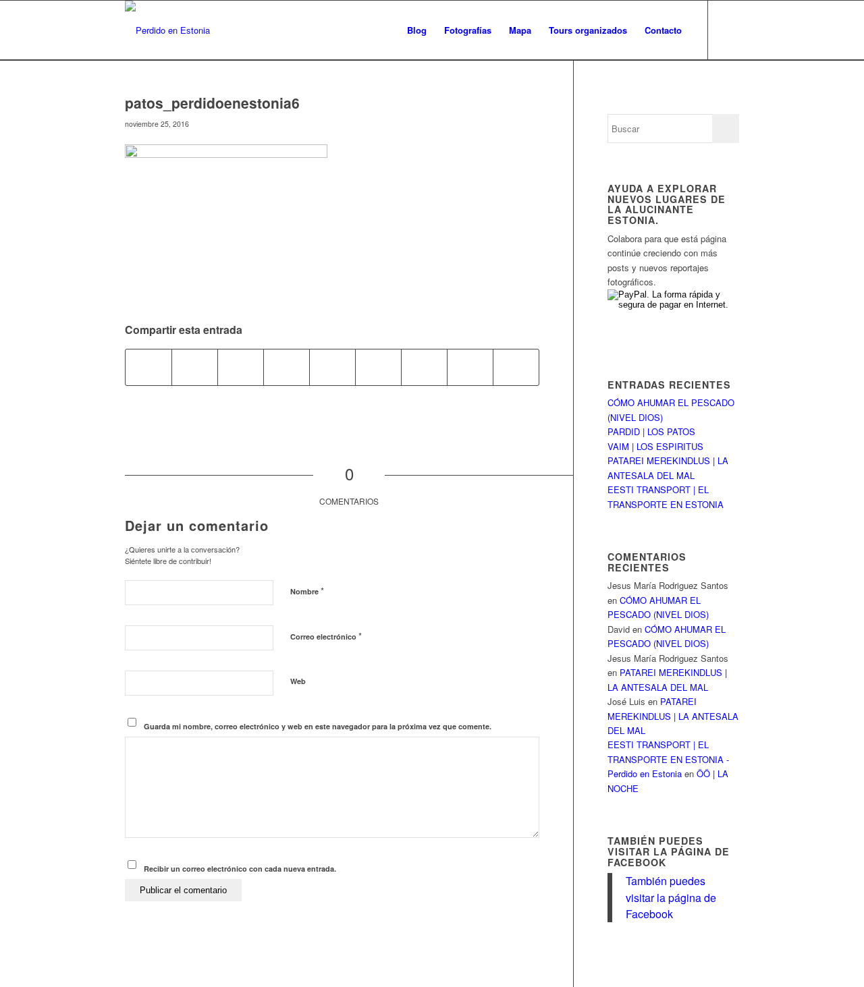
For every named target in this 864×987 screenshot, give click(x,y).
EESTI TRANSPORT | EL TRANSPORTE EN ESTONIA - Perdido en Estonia (668, 759)
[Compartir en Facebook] (148, 367)
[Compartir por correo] (516, 367)
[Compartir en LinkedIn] (332, 367)
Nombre (307, 590)
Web (298, 681)
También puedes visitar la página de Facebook (669, 851)
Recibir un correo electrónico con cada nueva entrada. (240, 869)
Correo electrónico (326, 635)
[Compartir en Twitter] (194, 367)
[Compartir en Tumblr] (378, 367)
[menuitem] (416, 30)
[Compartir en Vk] (424, 367)
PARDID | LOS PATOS (651, 431)
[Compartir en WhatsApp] (240, 367)
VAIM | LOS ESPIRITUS (655, 446)
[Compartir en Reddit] (470, 367)
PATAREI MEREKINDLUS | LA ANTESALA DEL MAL (673, 716)
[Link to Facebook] (729, 30)
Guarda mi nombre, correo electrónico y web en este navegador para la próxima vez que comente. (317, 726)
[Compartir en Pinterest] (286, 367)
